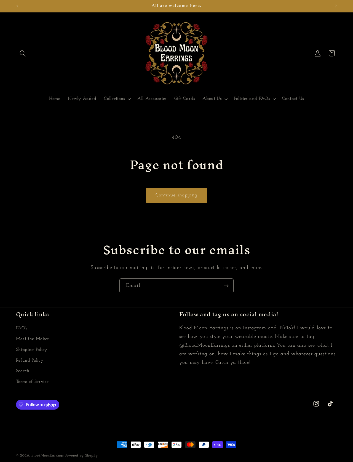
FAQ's (22, 328)
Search (23, 371)
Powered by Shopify (81, 455)
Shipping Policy (31, 350)
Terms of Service (32, 382)
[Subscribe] (226, 285)
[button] (23, 53)
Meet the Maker (32, 339)
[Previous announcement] (17, 6)
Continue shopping (177, 195)
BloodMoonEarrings (47, 455)
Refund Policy (30, 360)
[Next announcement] (336, 6)
